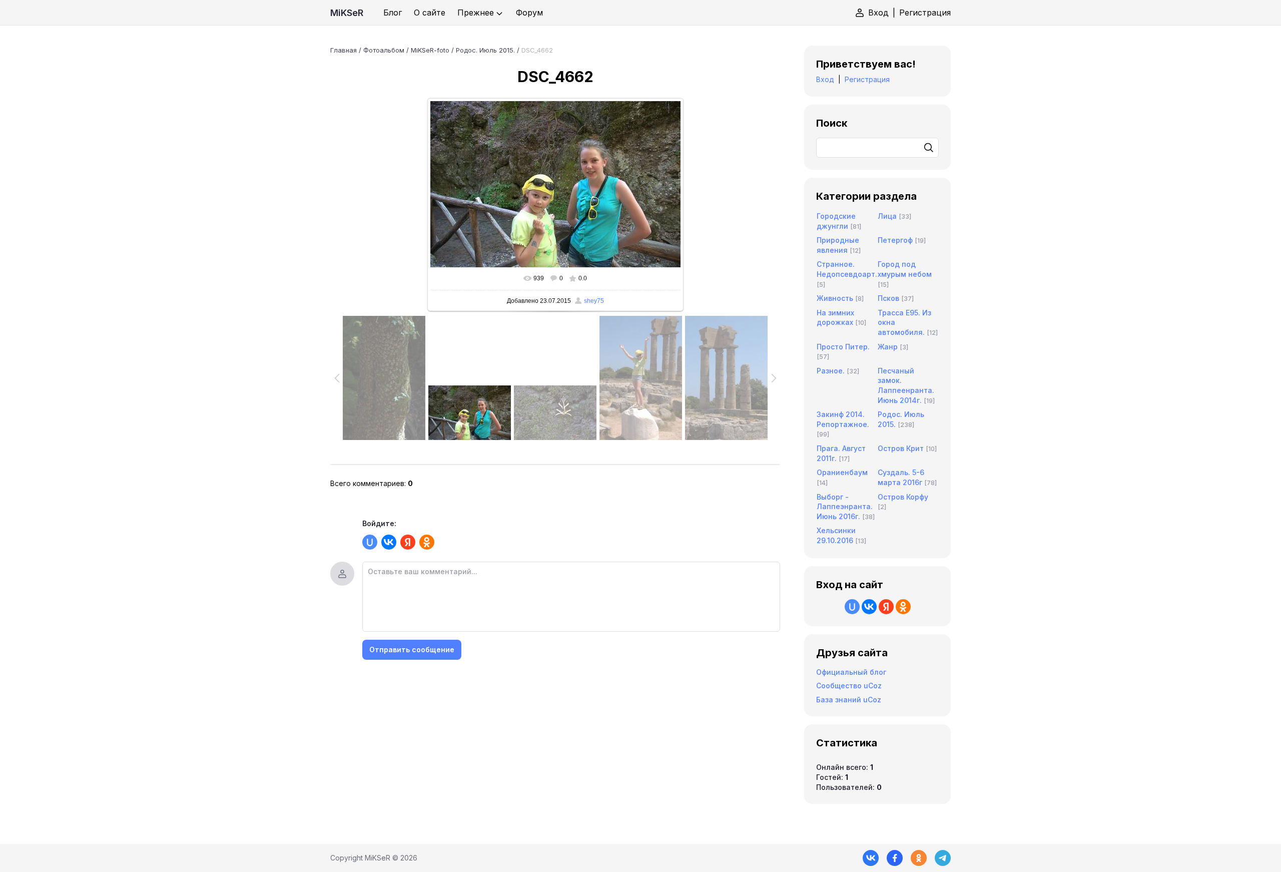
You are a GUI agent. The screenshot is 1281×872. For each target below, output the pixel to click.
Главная (343, 50)
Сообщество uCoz (849, 685)
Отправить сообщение (411, 649)
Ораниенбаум (842, 472)
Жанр (888, 346)
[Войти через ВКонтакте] (388, 542)
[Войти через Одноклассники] (426, 542)
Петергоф (895, 240)
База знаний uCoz (848, 699)
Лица (887, 216)
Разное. (831, 370)
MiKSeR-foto (430, 50)
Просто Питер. (843, 346)
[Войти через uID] (369, 542)
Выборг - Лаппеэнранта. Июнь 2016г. (845, 507)
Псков (888, 298)
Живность (835, 298)
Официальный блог (851, 672)
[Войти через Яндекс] (407, 542)
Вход (878, 13)
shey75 (594, 300)
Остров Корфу (903, 497)
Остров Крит (901, 448)
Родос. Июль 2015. (485, 50)
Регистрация (925, 13)
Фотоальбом (383, 50)
